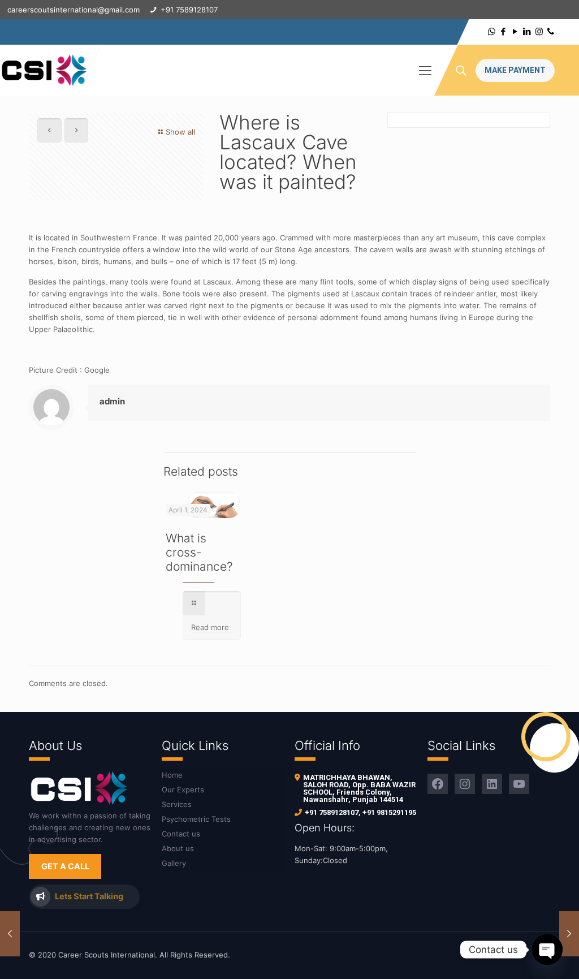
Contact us (181, 833)
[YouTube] (515, 31)
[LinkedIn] (527, 31)
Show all (180, 131)
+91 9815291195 (389, 812)
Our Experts (183, 789)
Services (177, 804)
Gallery (174, 863)
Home (172, 774)
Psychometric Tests (196, 818)
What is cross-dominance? (199, 552)
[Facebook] (503, 31)
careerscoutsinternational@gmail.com (73, 9)
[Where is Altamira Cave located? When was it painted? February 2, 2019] (569, 933)
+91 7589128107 (331, 812)
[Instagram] (539, 31)
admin (112, 401)
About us (178, 848)
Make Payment (515, 70)
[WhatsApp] (491, 31)
